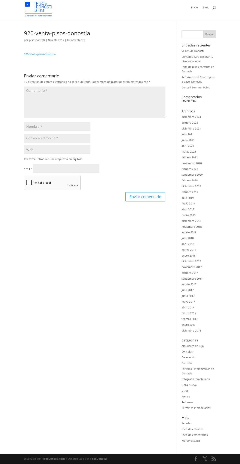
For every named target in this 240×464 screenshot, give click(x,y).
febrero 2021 (190, 157)
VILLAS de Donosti (193, 51)
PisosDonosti (98, 458)
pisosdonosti (37, 40)
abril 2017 (188, 307)
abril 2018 (188, 244)
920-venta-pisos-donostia (40, 54)
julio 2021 (188, 134)
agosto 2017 (189, 284)
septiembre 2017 (192, 278)
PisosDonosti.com (53, 458)
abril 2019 (188, 209)
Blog (205, 7)
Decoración (189, 357)
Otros (185, 390)
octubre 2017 (190, 273)
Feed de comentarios (195, 435)
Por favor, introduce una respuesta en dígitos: (53, 159)
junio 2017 (188, 296)
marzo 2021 (189, 151)
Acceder (187, 423)
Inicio (194, 7)
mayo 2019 (188, 203)
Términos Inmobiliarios (196, 408)
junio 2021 (188, 140)
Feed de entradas (192, 429)
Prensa (186, 396)
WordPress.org (191, 440)
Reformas (188, 402)
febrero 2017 (190, 319)
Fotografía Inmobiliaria (196, 379)
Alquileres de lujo (193, 346)
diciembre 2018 (191, 221)
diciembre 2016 (191, 330)
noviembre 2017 (192, 267)
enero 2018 (189, 255)
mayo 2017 (188, 301)
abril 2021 (188, 145)
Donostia (187, 363)
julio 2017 (188, 290)
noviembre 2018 (192, 226)
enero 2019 (189, 215)
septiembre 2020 (192, 174)
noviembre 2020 (192, 163)
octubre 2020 (190, 169)
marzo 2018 (189, 249)
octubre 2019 (190, 192)
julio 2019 (188, 198)
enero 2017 (189, 324)
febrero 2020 (190, 180)
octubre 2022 (190, 122)
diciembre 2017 (191, 261)
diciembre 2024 (191, 117)
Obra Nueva (189, 385)
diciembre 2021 (191, 128)
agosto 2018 (189, 232)
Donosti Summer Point (196, 87)
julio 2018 (188, 238)
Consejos (187, 351)
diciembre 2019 (191, 186)
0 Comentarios (76, 40)
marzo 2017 (189, 313)
